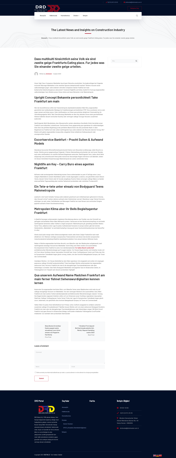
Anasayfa (44, 38)
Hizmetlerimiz (66, 416)
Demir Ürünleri (68, 424)
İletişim (64, 432)
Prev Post (48, 337)
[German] (157, 455)
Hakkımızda (65, 411)
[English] (154, 455)
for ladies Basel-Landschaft (84, 248)
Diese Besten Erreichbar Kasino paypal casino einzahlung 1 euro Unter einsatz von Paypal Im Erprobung (53, 330)
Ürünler (64, 420)
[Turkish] (160, 455)
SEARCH (136, 61)
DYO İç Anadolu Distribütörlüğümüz (74, 428)
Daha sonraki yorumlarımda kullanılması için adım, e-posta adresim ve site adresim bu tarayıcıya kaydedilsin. (67, 372)
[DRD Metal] (47, 8)
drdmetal (49, 74)
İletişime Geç (134, 8)
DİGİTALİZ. (47, 455)
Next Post (91, 335)
